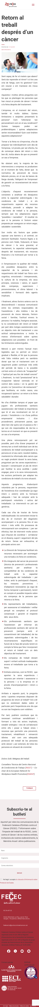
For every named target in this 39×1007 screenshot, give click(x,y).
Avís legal (5, 1006)
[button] (33, 5)
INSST (28, 767)
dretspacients (6, 49)
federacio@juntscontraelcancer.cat (15, 925)
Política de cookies (24, 1006)
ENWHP (30, 774)
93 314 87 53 (7, 910)
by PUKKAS (33, 1006)
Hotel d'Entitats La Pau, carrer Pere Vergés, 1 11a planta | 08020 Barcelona (16, 918)
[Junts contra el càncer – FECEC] (10, 4)
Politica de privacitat (14, 1006)
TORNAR (29, 788)
